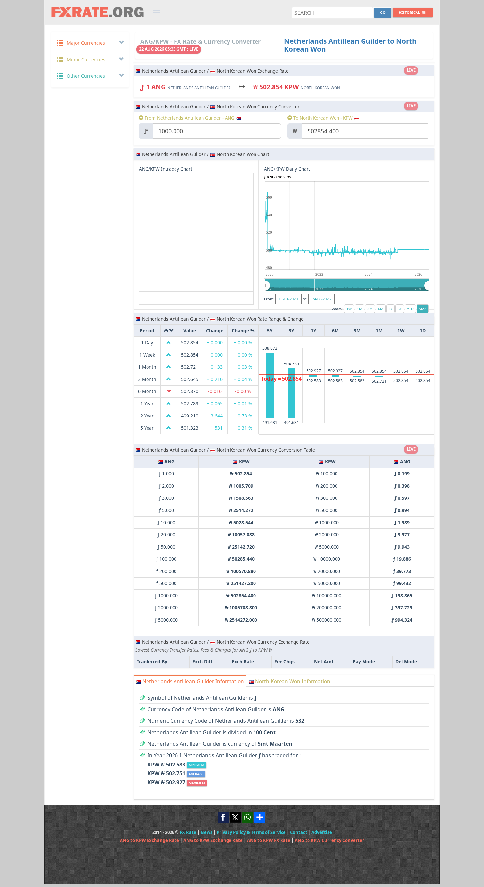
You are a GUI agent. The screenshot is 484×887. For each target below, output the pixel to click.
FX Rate (188, 832)
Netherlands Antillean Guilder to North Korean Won (350, 45)
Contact (298, 832)
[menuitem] (347, 285)
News (206, 832)
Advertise (321, 832)
